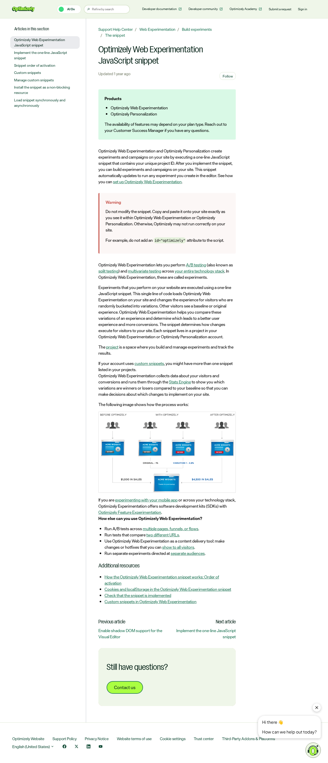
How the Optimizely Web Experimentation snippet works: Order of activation (162, 580)
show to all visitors (178, 547)
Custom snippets (27, 72)
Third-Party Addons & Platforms (248, 739)
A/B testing (196, 265)
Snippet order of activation (34, 65)
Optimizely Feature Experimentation (129, 512)
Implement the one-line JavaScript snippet (206, 633)
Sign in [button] (302, 9)
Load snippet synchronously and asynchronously (39, 102)
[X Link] (76, 747)
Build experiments (197, 29)
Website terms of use (134, 739)
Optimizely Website (28, 739)
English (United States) (31, 746)
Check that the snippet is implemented (138, 595)
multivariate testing (144, 271)
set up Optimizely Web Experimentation (147, 181)
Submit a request (280, 9)
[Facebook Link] (64, 747)
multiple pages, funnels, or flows (170, 528)
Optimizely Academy (244, 9)
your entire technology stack (199, 271)
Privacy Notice (97, 739)
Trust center (204, 739)
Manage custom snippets (34, 80)
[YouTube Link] (101, 747)
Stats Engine (180, 382)
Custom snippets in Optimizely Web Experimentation (151, 601)
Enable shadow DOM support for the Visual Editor (130, 633)
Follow (228, 76)
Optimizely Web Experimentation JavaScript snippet (39, 42)
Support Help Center (115, 29)
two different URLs (162, 535)
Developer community (203, 9)
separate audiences (188, 553)
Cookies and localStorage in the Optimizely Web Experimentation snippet (168, 589)
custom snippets (149, 363)
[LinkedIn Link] (89, 747)
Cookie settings (173, 739)
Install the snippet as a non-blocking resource (42, 89)
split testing (108, 271)
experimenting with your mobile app (146, 500)
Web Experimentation (157, 29)
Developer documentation (159, 9)
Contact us (125, 687)
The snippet (115, 35)
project (112, 347)
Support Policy (65, 739)
